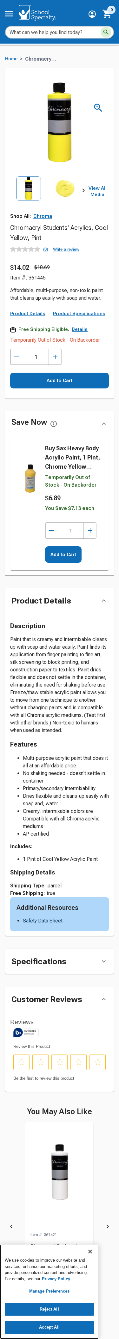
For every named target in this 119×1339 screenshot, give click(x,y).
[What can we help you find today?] (106, 32)
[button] (92, 14)
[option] (28, 199)
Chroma (42, 216)
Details (80, 329)
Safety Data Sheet (43, 921)
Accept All (49, 1327)
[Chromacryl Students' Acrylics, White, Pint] (59, 1176)
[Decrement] (16, 357)
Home (11, 59)
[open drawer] (9, 13)
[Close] (90, 1251)
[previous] (11, 1228)
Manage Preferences (49, 1291)
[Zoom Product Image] (98, 108)
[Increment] (55, 357)
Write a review (66, 249)
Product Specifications (79, 313)
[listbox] (46, 199)
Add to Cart (59, 380)
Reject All (49, 1309)
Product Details (27, 313)
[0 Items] (107, 14)
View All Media (98, 191)
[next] (83, 191)
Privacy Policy (56, 1278)
